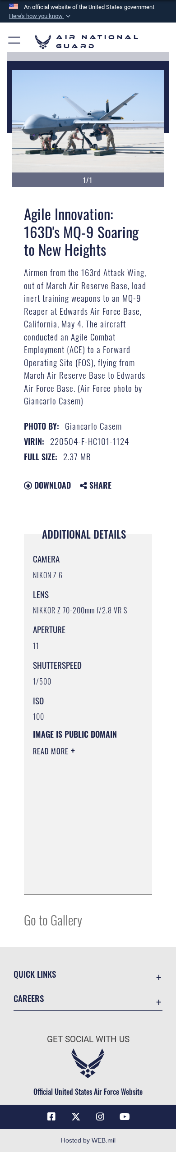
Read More (52, 751)
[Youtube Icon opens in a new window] (124, 1117)
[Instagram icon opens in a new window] (100, 1117)
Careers (29, 998)
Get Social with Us (88, 1039)
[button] (40, 16)
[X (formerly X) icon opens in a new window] (76, 1117)
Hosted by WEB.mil (88, 1140)
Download (51, 485)
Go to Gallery (53, 919)
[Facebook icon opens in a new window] (51, 1117)
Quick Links (35, 973)
